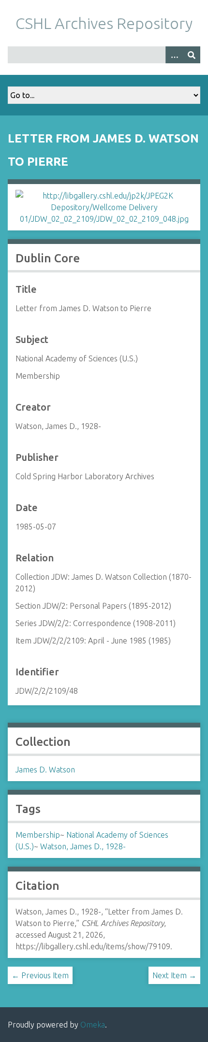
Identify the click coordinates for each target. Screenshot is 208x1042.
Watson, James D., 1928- (83, 846)
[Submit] (191, 54)
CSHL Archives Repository (104, 23)
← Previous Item (40, 975)
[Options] (174, 54)
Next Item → (174, 975)
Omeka (92, 1024)
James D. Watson (45, 769)
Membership (37, 834)
